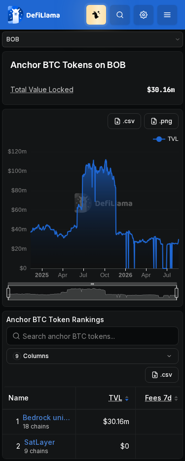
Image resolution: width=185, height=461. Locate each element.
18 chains (36, 426)
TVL (115, 398)
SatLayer (39, 442)
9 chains (36, 451)
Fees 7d (158, 398)
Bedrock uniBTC (46, 417)
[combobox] (143, 15)
